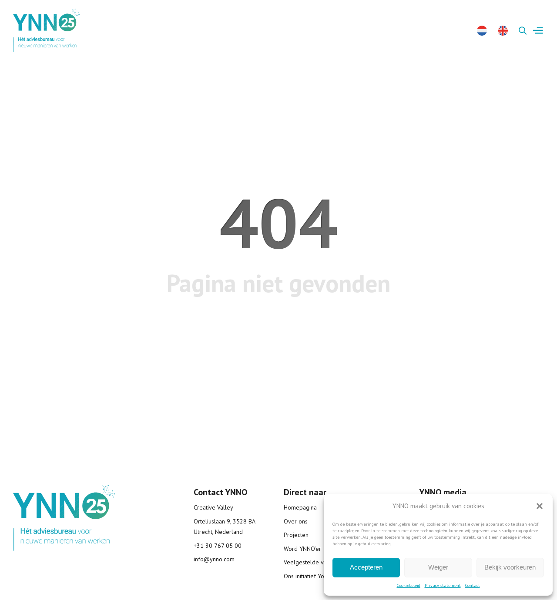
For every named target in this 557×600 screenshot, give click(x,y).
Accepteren (366, 567)
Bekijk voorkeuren (510, 567)
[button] (539, 506)
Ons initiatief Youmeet (312, 576)
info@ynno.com (214, 559)
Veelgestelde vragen (311, 562)
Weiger (438, 567)
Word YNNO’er (302, 549)
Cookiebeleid (408, 585)
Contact (472, 585)
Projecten (296, 535)
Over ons (296, 521)
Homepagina (300, 507)
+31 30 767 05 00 (218, 546)
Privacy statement (443, 585)
